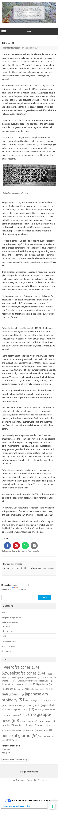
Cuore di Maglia (35, 680)
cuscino (49, 681)
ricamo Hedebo (28, 721)
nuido (39, 705)
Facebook (5, 750)
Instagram (5, 753)
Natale (30, 706)
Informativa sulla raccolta (16, 806)
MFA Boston (31, 701)
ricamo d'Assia (13, 715)
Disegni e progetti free (11, 618)
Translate (22, 589)
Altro (5, 636)
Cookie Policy (21, 760)
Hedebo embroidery (37, 689)
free (32, 684)
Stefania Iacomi (28, 730)
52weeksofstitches (23, 673)
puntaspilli (10, 710)
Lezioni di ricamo (8, 646)
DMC (14, 684)
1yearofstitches (20, 667)
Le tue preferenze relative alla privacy (30, 800)
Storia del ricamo (19, 551)
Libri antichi (6, 651)
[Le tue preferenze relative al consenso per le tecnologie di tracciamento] (52, 806)
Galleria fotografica (9, 622)
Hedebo (22, 689)
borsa (24, 677)
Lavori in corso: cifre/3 (14, 568)
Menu (29, 31)
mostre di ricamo (16, 706)
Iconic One (14, 780)
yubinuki (13, 740)
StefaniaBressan (12, 48)
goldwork (45, 684)
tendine (43, 730)
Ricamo (6, 626)
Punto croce (8, 631)
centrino (34, 678)
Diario (4, 613)
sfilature (13, 731)
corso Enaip (19, 681)
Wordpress (42, 780)
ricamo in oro (46, 721)
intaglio (19, 695)
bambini (14, 678)
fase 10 (22, 684)
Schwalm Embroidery (37, 725)
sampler (7, 725)
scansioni (19, 725)
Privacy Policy (8, 760)
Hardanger (8, 689)
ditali (5, 684)
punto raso (24, 709)
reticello (35, 551)
